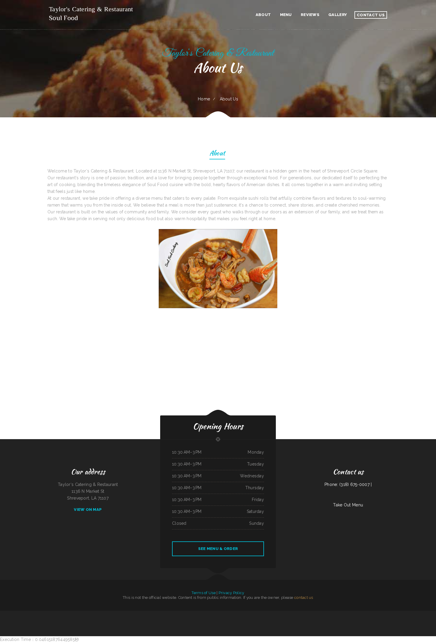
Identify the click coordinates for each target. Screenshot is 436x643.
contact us (303, 597)
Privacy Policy (231, 593)
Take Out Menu (348, 505)
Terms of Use (203, 593)
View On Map (88, 509)
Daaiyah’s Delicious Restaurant (219, 620)
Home (204, 99)
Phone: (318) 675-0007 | (348, 484)
